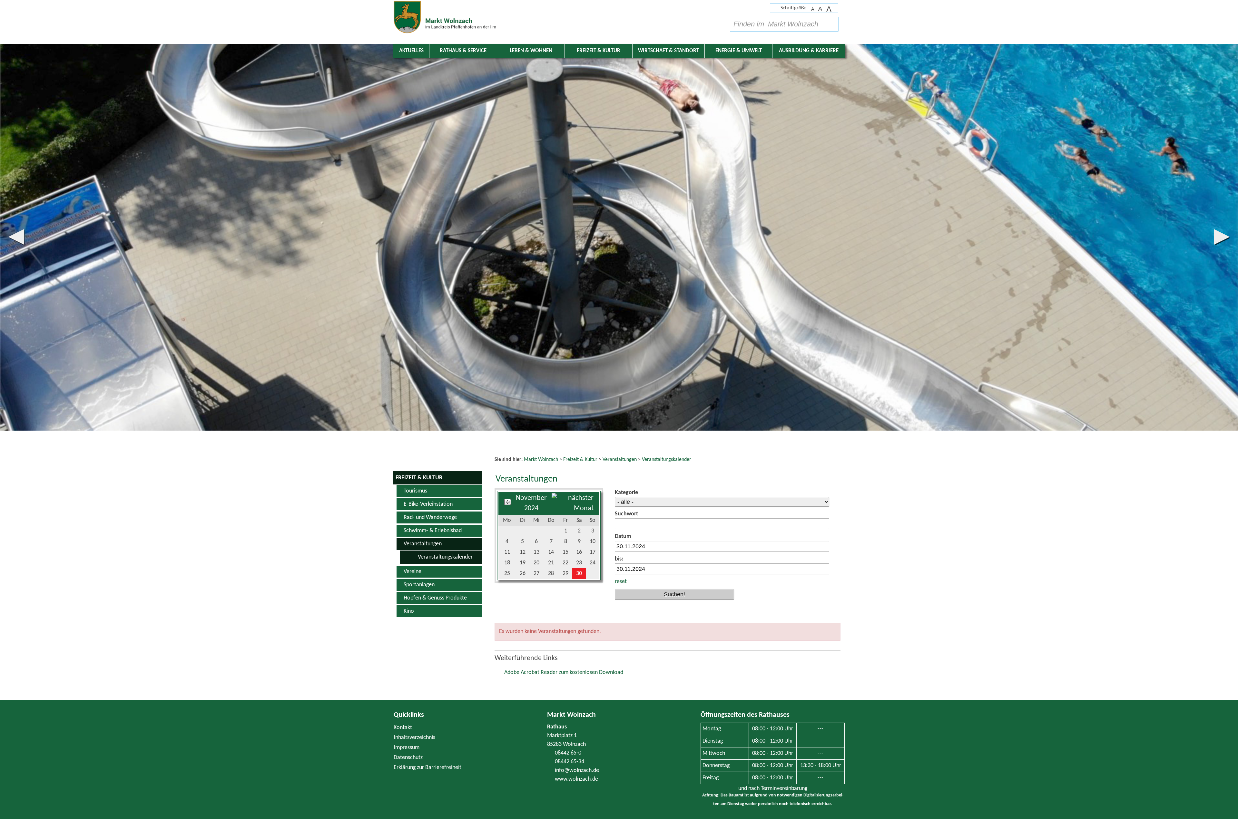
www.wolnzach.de (576, 779)
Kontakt (403, 728)
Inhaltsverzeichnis (414, 738)
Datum (623, 536)
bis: (619, 559)
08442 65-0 (568, 753)
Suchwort (626, 514)
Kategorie (626, 493)
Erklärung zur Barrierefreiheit (427, 768)
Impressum (406, 748)
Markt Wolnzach (571, 715)
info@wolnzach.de (577, 770)
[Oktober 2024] (507, 503)
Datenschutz (408, 758)
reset (621, 582)
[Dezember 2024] (573, 508)
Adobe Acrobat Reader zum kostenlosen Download (563, 672)
